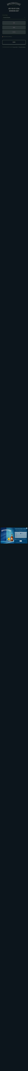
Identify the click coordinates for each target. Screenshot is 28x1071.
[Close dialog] (26, 528)
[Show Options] (26, 537)
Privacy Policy (24, 542)
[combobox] (20, 537)
